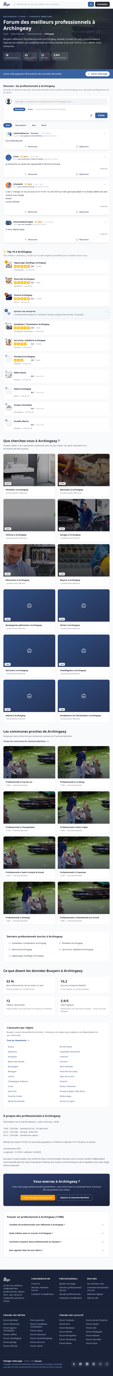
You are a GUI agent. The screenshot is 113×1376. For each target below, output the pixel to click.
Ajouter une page (67, 1283)
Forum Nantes (65, 1331)
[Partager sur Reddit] (93, 1364)
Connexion (102, 4)
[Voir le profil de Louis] (9, 158)
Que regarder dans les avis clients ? (26, 1250)
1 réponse (103, 168)
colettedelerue (21, 133)
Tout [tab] (8, 125)
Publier (101, 115)
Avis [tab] (34, 125)
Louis (16, 156)
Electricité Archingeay (22, 949)
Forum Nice (64, 1324)
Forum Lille (91, 1327)
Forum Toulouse (66, 1320)
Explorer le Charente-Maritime (74, 1197)
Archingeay (49, 34)
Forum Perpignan (94, 1331)
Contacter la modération (42, 1294)
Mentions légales (95, 1294)
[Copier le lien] (107, 1364)
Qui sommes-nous (95, 1283)
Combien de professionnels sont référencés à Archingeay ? (37, 1224)
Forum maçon (36, 1330)
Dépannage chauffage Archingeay (28, 955)
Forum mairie (36, 1346)
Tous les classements (17, 1040)
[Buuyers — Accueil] (6, 4)
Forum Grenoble (93, 1339)
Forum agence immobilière (10, 1329)
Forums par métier (14, 1315)
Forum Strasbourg (67, 1339)
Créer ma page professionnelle (37, 1197)
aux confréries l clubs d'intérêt (30, 159)
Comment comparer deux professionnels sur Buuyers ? (35, 1241)
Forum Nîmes (65, 1343)
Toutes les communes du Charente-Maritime (24, 741)
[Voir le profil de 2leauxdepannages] (9, 223)
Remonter (32, 146)
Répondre (84, 146)
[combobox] (49, 4)
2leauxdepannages (23, 221)
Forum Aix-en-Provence (96, 1320)
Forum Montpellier (67, 1335)
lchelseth (18, 184)
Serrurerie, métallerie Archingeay (77, 949)
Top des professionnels (70, 1294)
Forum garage (9, 1342)
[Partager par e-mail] (100, 1364)
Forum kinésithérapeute (41, 1338)
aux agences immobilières (31, 136)
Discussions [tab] (20, 125)
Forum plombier (10, 1320)
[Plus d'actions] (105, 133)
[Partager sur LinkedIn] (87, 1364)
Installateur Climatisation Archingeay (29, 943)
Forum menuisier (38, 1334)
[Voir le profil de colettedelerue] (9, 134)
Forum (5, 34)
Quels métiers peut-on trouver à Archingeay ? (31, 1233)
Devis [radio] (30, 109)
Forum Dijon (91, 1343)
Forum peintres (37, 1320)
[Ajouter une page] (91, 4)
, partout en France (49, 136)
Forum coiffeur (10, 1334)
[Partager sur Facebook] (80, 1364)
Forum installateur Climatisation (38, 1325)
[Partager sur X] (74, 1364)
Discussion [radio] (19, 109)
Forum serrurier (37, 1342)
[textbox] (60, 101)
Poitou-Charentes (17, 34)
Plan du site (92, 1298)
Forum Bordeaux (67, 1327)
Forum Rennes (92, 1335)
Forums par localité (71, 1315)
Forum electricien (11, 1324)
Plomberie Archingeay (72, 943)
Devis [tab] (43, 125)
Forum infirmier (10, 1346)
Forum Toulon (92, 1324)
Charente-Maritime (34, 34)
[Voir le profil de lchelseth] (9, 185)
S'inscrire (35, 1283)
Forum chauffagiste (12, 1338)
